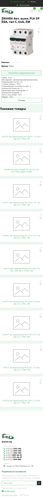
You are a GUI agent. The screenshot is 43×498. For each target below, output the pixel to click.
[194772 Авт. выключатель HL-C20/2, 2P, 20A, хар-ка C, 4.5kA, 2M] (21, 289)
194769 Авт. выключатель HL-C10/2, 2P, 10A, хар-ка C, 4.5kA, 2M (21, 336)
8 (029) (14, 455)
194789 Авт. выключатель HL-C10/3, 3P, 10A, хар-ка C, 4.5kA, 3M (21, 237)
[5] (21, 62)
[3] (16, 62)
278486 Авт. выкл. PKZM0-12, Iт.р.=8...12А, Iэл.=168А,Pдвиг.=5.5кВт (21, 171)
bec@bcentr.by (9, 491)
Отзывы (21, 100)
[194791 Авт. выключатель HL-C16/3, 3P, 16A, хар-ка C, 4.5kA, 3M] (21, 190)
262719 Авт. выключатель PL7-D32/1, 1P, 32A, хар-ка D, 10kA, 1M (21, 138)
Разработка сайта (10, 495)
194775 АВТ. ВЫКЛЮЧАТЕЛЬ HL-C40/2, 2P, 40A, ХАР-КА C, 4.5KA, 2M (21, 270)
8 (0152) (13, 449)
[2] (14, 62)
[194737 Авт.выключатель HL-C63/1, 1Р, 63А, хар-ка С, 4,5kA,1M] (21, 355)
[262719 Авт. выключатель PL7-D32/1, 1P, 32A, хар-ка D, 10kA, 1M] (21, 124)
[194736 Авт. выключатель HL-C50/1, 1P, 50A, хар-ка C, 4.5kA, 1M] (21, 388)
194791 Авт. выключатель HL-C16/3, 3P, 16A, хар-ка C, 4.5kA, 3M (21, 204)
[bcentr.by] (7, 11)
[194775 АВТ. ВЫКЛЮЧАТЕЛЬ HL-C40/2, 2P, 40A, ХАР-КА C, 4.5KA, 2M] (21, 256)
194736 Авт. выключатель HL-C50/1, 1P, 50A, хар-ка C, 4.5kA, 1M (21, 402)
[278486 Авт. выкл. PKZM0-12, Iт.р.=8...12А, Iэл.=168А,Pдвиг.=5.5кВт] (21, 157)
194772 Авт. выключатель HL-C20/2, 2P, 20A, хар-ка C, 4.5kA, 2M (21, 303)
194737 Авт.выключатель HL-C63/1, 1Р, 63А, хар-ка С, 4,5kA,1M (21, 369)
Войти (33, 2)
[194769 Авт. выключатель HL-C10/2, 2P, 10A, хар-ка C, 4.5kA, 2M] (21, 322)
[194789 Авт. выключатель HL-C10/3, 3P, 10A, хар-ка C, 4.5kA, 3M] (21, 223)
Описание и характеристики (21, 73)
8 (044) (14, 457)
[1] (12, 62)
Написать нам (18, 2)
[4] (18, 62)
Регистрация (25, 5)
